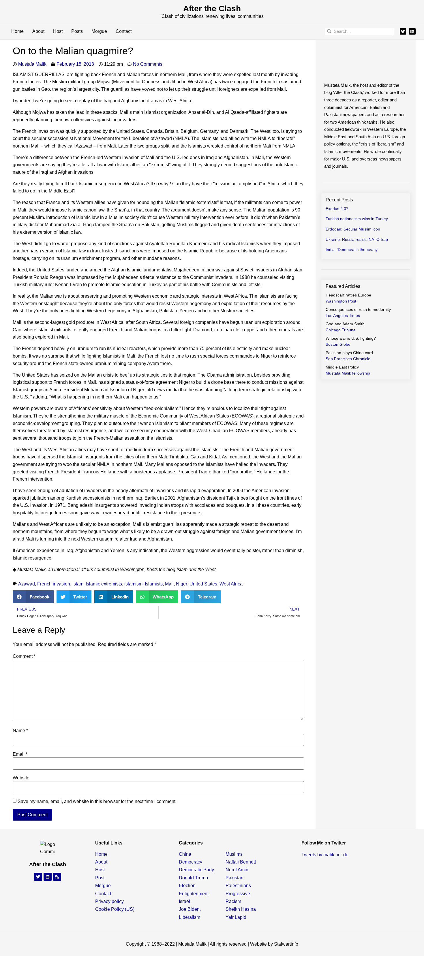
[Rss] (57, 877)
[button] (33, 596)
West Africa (231, 583)
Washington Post (341, 301)
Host (58, 31)
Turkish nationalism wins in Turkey (357, 218)
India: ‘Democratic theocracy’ (352, 249)
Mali (169, 583)
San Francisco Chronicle (348, 358)
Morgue (99, 31)
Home (17, 31)
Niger (181, 583)
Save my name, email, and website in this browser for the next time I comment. (97, 801)
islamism (133, 583)
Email (20, 754)
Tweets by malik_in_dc (324, 854)
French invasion (53, 583)
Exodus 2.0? (337, 208)
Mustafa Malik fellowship (348, 373)
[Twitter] (403, 31)
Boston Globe (338, 344)
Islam (77, 583)
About (38, 31)
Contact (124, 31)
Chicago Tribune (341, 330)
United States (203, 583)
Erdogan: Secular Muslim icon (353, 229)
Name (20, 730)
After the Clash (212, 8)
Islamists (154, 583)
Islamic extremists (104, 583)
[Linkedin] (412, 31)
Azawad (26, 583)
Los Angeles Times (343, 315)
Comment (24, 656)
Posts (77, 31)
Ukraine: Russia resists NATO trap (357, 239)
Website (21, 778)
